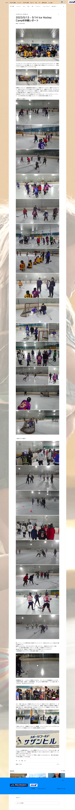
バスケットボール (46, 6)
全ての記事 (12, 6)
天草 (32, 6)
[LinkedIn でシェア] (22, 760)
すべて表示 (63, 770)
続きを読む (54, 6)
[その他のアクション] (58, 14)
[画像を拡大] (26, 77)
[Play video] (37, 665)
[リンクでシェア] (25, 760)
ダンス (24, 6)
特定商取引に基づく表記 (61, 788)
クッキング (18, 6)
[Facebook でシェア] (16, 760)
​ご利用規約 (33, 788)
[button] (63, 6)
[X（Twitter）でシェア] (19, 760)
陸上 (28, 6)
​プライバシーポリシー (42, 788)
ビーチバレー (38, 6)
